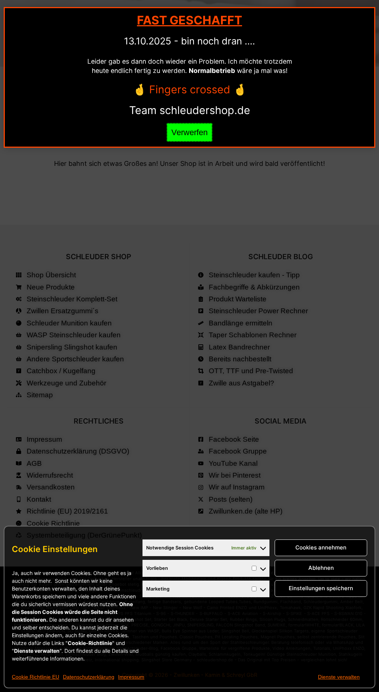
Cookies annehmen (320, 547)
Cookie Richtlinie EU (35, 677)
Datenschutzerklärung (88, 677)
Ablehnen (321, 567)
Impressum (131, 677)
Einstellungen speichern (321, 588)
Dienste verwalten (339, 677)
